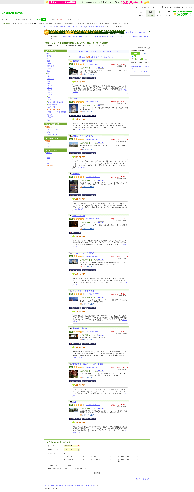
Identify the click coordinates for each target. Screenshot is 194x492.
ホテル (138, 56)
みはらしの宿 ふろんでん (83, 136)
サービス (100, 57)
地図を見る (100, 68)
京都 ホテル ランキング (123, 36)
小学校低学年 (95, 456)
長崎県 (49, 90)
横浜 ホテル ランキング (106, 36)
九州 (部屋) (90, 27)
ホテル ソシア (78, 98)
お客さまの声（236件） (93, 64)
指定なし (49, 153)
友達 (48, 163)
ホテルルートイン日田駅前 (83, 253)
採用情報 (80, 485)
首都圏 (49, 63)
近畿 (48, 76)
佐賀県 (49, 88)
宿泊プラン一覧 (76, 78)
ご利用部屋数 (52, 465)
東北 (48, 58)
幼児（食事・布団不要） (124, 460)
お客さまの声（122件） (93, 219)
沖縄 (48, 120)
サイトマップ (155, 7)
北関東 (49, 61)
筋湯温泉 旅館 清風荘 (82, 61)
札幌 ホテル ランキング (70, 36)
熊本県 (49, 92)
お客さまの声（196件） (93, 367)
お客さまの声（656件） (93, 256)
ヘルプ (137, 7)
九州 (48, 83)
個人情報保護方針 (57, 485)
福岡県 (49, 85)
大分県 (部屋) (100, 27)
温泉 (48, 132)
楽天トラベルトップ (50, 27)
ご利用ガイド (145, 7)
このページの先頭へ (143, 479)
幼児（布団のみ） (96, 459)
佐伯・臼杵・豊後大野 (55, 102)
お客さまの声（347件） (93, 139)
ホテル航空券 (141, 59)
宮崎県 (49, 115)
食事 (91, 57)
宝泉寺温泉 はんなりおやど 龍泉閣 (87, 364)
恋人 (48, 160)
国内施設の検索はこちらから (140, 67)
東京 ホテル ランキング (88, 36)
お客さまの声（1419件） (93, 294)
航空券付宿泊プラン (89, 78)
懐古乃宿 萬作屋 (79, 328)
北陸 (48, 71)
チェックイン (52, 446)
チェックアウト (53, 449)
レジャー (50, 143)
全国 (47, 53)
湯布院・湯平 (52, 104)
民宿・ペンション (52, 134)
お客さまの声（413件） (93, 102)
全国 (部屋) (82, 27)
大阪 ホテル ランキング (141, 36)
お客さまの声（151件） (93, 405)
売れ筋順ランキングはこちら (136, 32)
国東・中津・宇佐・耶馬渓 (57, 112)
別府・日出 (52, 99)
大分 (49, 97)
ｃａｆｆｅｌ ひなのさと (83, 291)
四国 (48, 81)
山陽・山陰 (50, 79)
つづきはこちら (80, 129)
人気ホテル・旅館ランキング (67, 27)
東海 (48, 74)
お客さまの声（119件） (93, 177)
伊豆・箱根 (50, 66)
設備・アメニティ (109, 57)
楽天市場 (177, 7)
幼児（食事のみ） (69, 459)
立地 (83, 57)
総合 (80, 57)
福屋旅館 (76, 174)
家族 (48, 158)
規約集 (87, 485)
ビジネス (50, 146)
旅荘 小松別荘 (78, 216)
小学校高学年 (68, 456)
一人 (48, 155)
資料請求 (94, 485)
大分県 (49, 94)
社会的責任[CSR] (70, 485)
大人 (65, 453)
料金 (54, 468)
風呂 (95, 57)
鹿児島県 (50, 117)
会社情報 (47, 485)
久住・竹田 (52, 107)
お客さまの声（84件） (92, 331)
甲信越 (49, 68)
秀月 (74, 402)
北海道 (49, 56)
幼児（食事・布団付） (124, 456)
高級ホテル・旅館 (52, 129)
